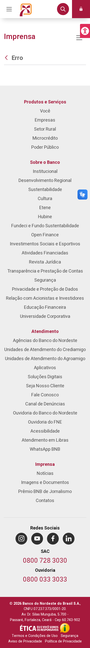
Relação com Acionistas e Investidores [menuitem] (45, 298)
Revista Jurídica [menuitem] (45, 262)
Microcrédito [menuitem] (45, 138)
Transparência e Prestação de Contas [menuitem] (45, 271)
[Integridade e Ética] (40, 628)
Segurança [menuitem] (45, 280)
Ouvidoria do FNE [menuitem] (45, 422)
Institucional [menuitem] (45, 171)
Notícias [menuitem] (45, 473)
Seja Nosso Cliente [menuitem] (45, 386)
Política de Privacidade (63, 641)
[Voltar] (7, 58)
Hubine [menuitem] (45, 216)
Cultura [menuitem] (45, 198)
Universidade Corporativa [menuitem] (45, 316)
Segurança (69, 635)
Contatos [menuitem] (45, 500)
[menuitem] (21, 539)
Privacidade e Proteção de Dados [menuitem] (45, 289)
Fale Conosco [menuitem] (45, 395)
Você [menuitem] (45, 111)
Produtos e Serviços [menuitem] (45, 102)
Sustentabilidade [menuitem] (45, 189)
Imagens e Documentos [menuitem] (45, 482)
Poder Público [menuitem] (45, 147)
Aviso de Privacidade (25, 641)
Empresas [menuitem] (45, 120)
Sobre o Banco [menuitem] (45, 162)
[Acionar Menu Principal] (9, 9)
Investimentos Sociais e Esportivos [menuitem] (45, 244)
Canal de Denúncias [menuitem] (45, 404)
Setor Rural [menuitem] (45, 129)
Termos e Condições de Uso (35, 635)
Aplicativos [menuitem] (45, 367)
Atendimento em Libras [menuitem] (45, 440)
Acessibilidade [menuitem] (45, 431)
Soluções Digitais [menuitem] (45, 376)
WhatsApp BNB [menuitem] (45, 449)
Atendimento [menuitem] (45, 331)
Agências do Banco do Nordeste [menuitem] (45, 340)
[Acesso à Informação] (65, 628)
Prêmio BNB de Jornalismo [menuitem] (45, 491)
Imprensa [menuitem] (45, 464)
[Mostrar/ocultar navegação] (79, 38)
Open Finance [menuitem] (45, 235)
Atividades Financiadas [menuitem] (45, 253)
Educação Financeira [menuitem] (45, 307)
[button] (85, 31)
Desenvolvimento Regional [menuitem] (45, 180)
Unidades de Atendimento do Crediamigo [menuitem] (45, 349)
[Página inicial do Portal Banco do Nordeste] (26, 9)
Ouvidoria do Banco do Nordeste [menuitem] (45, 413)
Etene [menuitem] (45, 207)
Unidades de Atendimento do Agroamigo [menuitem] (45, 358)
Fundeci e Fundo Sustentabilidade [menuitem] (45, 225)
